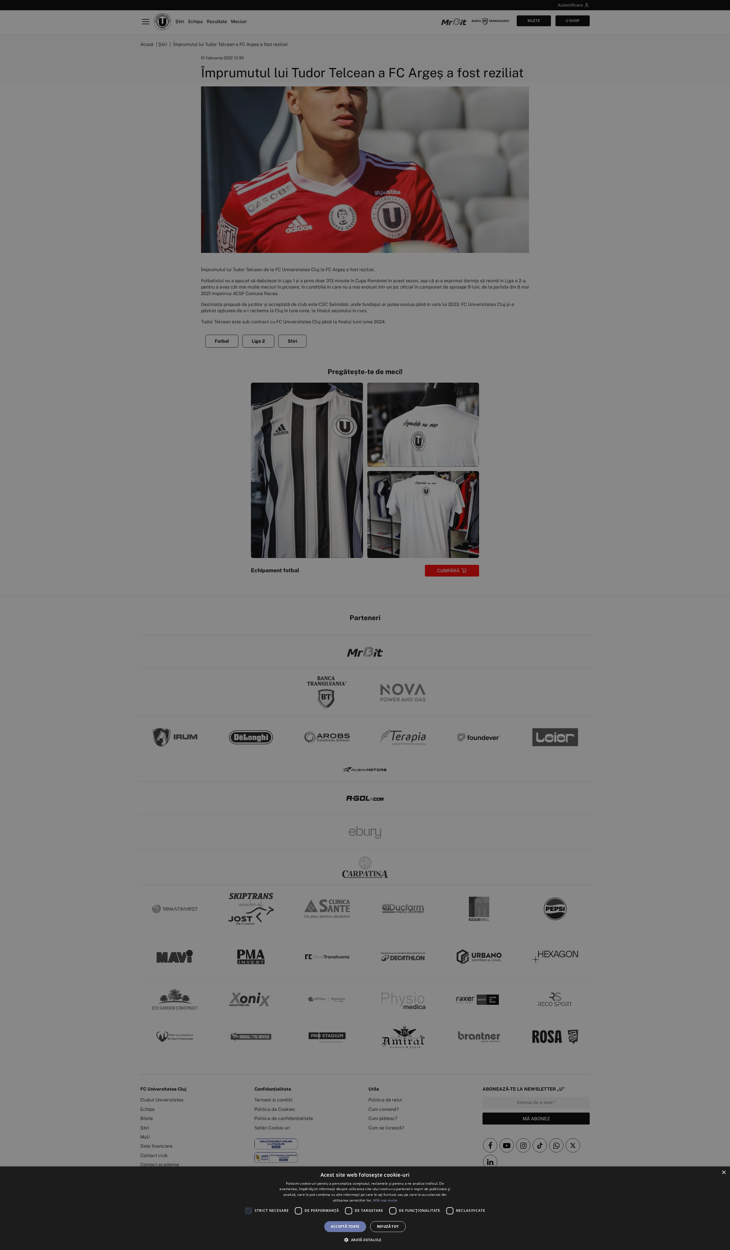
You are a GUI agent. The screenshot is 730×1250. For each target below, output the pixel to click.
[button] (364, 1239)
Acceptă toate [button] (345, 1226)
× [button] (723, 1172)
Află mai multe (385, 1200)
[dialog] (365, 1208)
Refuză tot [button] (388, 1226)
